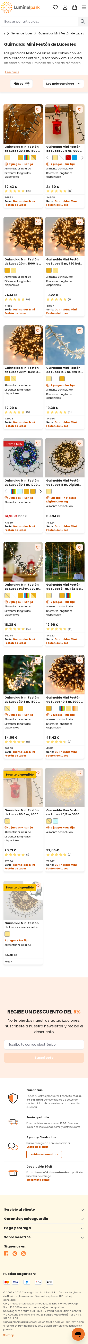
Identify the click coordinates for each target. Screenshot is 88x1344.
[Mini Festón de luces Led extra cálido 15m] (65, 236)
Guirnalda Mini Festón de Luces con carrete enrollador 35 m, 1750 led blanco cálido (22, 925)
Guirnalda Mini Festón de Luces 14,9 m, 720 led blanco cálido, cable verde (23, 587)
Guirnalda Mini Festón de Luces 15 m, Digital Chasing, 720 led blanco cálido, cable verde (64, 482)
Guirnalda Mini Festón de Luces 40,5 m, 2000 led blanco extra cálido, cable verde (64, 699)
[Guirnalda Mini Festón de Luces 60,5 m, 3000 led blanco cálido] (23, 787)
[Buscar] (83, 21)
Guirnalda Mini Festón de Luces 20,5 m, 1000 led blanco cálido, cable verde (64, 149)
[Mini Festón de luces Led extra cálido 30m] (23, 345)
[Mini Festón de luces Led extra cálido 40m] (65, 674)
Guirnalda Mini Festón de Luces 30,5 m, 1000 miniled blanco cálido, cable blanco (63, 812)
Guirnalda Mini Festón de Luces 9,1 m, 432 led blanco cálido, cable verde (63, 587)
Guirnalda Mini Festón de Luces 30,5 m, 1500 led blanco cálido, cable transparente (23, 699)
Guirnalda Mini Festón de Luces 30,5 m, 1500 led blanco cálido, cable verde (23, 149)
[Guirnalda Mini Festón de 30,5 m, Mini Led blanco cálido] (65, 787)
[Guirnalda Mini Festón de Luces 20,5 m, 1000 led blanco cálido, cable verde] (65, 124)
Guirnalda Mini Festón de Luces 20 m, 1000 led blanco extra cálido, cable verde (23, 261)
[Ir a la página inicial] (20, 7)
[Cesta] (74, 7)
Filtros (18, 84)
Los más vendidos (60, 84)
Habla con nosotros (44, 1154)
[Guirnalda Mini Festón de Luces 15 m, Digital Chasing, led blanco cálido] (65, 457)
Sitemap (8, 1335)
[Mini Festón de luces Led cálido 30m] (23, 674)
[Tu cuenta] (65, 7)
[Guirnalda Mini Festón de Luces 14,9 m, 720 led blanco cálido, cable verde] (23, 562)
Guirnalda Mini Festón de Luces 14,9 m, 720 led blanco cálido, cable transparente (64, 370)
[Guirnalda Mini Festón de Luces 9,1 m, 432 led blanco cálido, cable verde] (65, 562)
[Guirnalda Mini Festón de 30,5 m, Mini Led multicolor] (23, 457)
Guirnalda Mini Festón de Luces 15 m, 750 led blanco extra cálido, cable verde (63, 261)
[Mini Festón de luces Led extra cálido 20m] (23, 236)
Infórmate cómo (38, 1180)
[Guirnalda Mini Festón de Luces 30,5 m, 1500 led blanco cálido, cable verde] (23, 124)
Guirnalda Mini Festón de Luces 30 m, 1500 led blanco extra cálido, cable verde (22, 370)
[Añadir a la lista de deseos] (38, 109)
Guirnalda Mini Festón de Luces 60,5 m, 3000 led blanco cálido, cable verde (23, 812)
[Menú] (84, 7)
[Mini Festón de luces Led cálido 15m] (65, 345)
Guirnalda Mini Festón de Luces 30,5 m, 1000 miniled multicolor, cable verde (22, 482)
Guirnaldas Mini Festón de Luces (20, 203)
